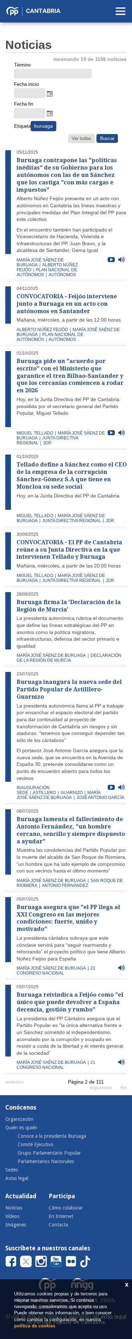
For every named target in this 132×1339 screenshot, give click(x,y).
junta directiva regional (71, 520)
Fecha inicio (26, 84)
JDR (47, 442)
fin (123, 1087)
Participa (62, 1196)
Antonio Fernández (65, 885)
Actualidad (20, 1196)
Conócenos (20, 1107)
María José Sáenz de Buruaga (58, 795)
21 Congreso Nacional (56, 971)
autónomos (62, 274)
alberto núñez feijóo (42, 329)
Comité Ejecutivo (36, 1144)
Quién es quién (21, 1127)
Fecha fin (23, 104)
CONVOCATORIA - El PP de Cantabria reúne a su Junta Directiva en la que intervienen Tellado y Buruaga (69, 549)
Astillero (44, 792)
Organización (19, 1119)
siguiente (100, 1087)
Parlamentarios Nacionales (46, 1161)
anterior (14, 1082)
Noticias (13, 1208)
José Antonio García (100, 797)
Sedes (11, 1170)
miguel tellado (35, 433)
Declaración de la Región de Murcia (69, 658)
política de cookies (34, 1325)
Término (22, 65)
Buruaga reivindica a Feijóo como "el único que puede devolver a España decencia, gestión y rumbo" (70, 1002)
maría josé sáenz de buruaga (51, 655)
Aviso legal (16, 1178)
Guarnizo (72, 792)
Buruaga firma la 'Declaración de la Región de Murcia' (69, 606)
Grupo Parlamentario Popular (49, 1153)
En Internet (61, 1216)
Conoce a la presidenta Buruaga (52, 1136)
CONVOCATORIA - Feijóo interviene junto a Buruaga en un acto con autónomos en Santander (67, 304)
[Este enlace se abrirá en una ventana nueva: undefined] (11, 1261)
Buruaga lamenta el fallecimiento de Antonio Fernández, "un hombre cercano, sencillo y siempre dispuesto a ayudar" (71, 830)
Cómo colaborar (66, 1208)
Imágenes (15, 1224)
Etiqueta (22, 126)
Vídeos (12, 1216)
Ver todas (81, 138)
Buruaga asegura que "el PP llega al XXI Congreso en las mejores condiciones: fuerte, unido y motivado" (68, 918)
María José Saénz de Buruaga (51, 1062)
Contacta (58, 1224)
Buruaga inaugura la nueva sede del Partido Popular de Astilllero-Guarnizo (69, 689)
